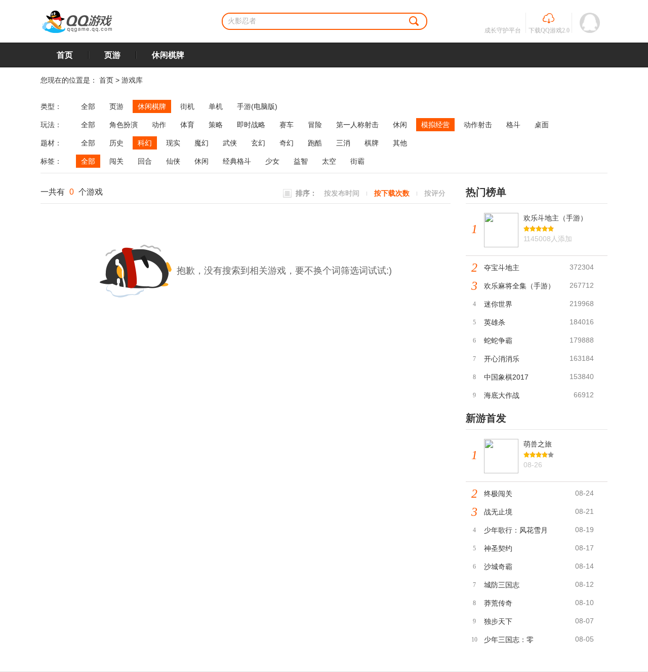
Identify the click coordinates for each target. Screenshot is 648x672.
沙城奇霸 (498, 567)
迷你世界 (498, 304)
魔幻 (201, 143)
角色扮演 (123, 125)
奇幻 (286, 143)
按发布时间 (341, 193)
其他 (400, 143)
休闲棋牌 (168, 55)
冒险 (315, 125)
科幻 (145, 143)
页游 (112, 55)
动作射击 (478, 125)
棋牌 (371, 143)
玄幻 (258, 143)
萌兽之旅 (537, 444)
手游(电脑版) (257, 106)
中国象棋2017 (506, 377)
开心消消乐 (501, 359)
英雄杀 (494, 322)
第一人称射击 (357, 125)
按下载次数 (392, 193)
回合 (145, 161)
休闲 (400, 125)
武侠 (230, 143)
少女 (272, 161)
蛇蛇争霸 (498, 341)
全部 (88, 106)
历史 (116, 143)
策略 (216, 125)
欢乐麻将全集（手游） (519, 286)
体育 (187, 125)
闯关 (116, 161)
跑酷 (315, 143)
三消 (343, 143)
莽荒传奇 (498, 603)
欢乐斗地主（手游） (555, 218)
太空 (329, 161)
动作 (159, 125)
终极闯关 (498, 494)
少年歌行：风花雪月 (516, 530)
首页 (65, 55)
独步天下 (498, 621)
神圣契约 (498, 548)
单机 (216, 106)
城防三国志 (501, 585)
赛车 (286, 125)
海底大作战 (501, 395)
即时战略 (251, 125)
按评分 (435, 193)
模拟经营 (435, 125)
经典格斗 (237, 161)
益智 (301, 161)
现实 (173, 143)
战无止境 (498, 512)
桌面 (542, 125)
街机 (187, 106)
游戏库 (132, 80)
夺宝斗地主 (501, 268)
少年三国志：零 (509, 640)
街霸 (357, 161)
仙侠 (173, 161)
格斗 (513, 125)
